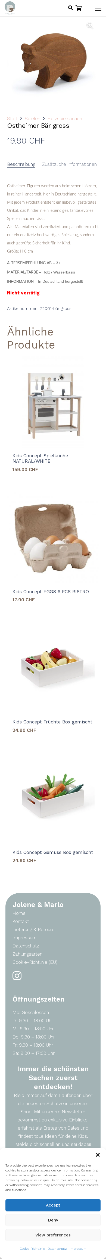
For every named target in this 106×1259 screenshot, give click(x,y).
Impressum (78, 1249)
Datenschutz (57, 1249)
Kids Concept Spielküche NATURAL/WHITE (40, 458)
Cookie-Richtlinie (32, 1249)
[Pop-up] (70, 8)
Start (12, 118)
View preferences (53, 1235)
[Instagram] (17, 976)
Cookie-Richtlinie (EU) (35, 962)
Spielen (32, 118)
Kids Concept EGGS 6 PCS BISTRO (51, 591)
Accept (53, 1205)
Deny (53, 1220)
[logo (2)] (10, 8)
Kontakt (21, 921)
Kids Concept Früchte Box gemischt (52, 722)
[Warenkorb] (79, 8)
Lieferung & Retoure (34, 929)
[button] (98, 1155)
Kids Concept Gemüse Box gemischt (53, 852)
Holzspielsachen (64, 118)
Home (19, 913)
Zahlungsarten (27, 954)
